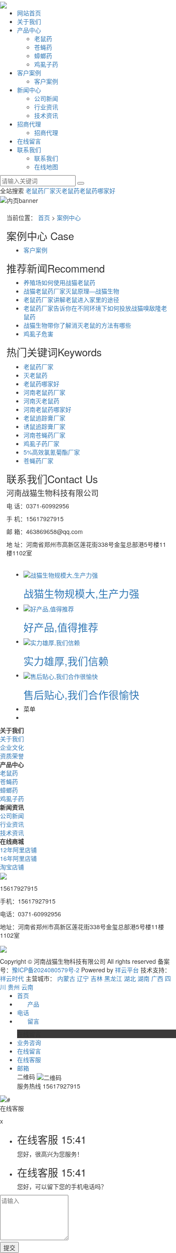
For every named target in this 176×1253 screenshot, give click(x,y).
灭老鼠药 (67, 190)
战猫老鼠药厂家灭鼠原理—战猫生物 (71, 291)
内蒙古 (66, 978)
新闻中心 (29, 89)
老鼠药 (43, 38)
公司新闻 (46, 98)
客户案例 (29, 72)
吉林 (97, 978)
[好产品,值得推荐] (48, 608)
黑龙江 (113, 978)
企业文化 (12, 747)
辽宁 (83, 978)
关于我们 (29, 21)
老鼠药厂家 (41, 190)
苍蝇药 (43, 47)
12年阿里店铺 (18, 849)
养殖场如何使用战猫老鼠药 (59, 282)
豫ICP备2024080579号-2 (45, 969)
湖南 (144, 978)
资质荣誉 (12, 755)
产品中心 (29, 30)
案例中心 (69, 217)
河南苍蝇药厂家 (44, 435)
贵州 (14, 987)
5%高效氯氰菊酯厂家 (51, 452)
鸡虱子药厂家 (41, 443)
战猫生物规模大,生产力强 (81, 593)
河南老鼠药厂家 (44, 392)
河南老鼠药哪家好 (47, 409)
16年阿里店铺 (18, 858)
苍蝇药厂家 (38, 460)
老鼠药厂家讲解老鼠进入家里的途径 (71, 299)
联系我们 (29, 149)
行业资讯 (46, 107)
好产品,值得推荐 (60, 626)
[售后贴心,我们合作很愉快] (60, 675)
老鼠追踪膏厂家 (44, 418)
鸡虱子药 (46, 64)
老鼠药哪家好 (97, 190)
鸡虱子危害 (38, 333)
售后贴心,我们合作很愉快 (81, 694)
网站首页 (29, 13)
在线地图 (46, 166)
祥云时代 (12, 978)
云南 (27, 987)
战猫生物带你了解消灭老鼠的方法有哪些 (77, 325)
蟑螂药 (43, 55)
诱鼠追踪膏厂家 (44, 426)
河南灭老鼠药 (41, 400)
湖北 (130, 978)
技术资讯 (46, 115)
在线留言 (29, 141)
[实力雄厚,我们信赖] (51, 641)
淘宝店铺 (12, 867)
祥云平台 (127, 969)
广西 (157, 978)
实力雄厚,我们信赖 (66, 660)
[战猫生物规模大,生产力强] (60, 574)
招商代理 (29, 124)
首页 (44, 217)
